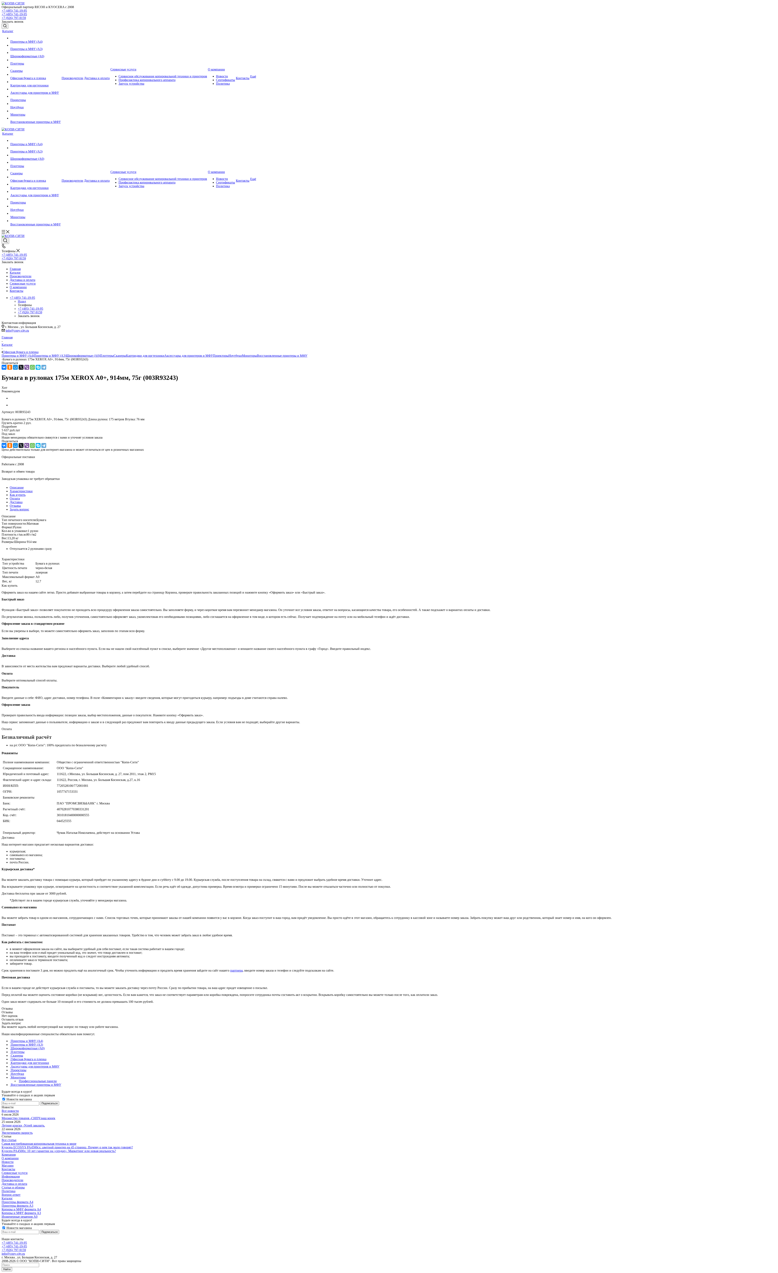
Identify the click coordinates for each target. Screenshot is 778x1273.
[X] (21, 367)
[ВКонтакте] (4, 367)
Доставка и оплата (14, 1183)
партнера (236, 970)
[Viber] (26, 367)
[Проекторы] (35, 96)
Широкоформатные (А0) (83, 355)
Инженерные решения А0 (19, 1216)
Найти (7, 1269)
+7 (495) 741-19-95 (14, 10)
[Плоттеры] (35, 60)
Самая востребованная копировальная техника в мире (39, 1143)
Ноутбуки (235, 355)
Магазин (8, 1165)
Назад (22, 301)
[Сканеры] (35, 67)
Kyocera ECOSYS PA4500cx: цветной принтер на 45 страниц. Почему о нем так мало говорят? (67, 1147)
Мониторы (249, 355)
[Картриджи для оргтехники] (35, 82)
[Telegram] (43, 367)
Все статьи (9, 1140)
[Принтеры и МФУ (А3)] (35, 45)
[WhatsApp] (32, 367)
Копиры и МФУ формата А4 (21, 1209)
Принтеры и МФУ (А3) (50, 355)
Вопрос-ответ (11, 1194)
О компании (10, 1158)
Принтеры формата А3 (17, 1205)
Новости (8, 1162)
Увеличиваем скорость (17, 1132)
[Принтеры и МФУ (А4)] (35, 38)
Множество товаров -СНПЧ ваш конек (28, 1118)
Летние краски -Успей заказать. (23, 1125)
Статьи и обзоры (13, 1187)
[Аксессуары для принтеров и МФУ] (35, 89)
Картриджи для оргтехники (145, 355)
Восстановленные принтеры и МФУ (282, 355)
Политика (8, 1191)
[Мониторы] (35, 111)
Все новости (10, 1111)
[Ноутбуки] (35, 104)
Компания (9, 1154)
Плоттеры (107, 355)
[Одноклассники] (9, 367)
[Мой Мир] (15, 367)
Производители (12, 1180)
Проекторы (221, 355)
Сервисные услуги (15, 1173)
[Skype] (38, 367)
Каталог (7, 1198)
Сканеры (120, 355)
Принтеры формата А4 (17, 1202)
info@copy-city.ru (17, 330)
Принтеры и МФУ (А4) (18, 355)
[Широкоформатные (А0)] (35, 52)
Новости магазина (19, 1099)
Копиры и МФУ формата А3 (21, 1213)
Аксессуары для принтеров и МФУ (188, 355)
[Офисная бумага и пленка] (35, 74)
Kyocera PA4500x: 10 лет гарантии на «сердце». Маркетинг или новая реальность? (59, 1151)
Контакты (8, 1169)
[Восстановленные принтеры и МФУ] (35, 118)
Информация (11, 1176)
